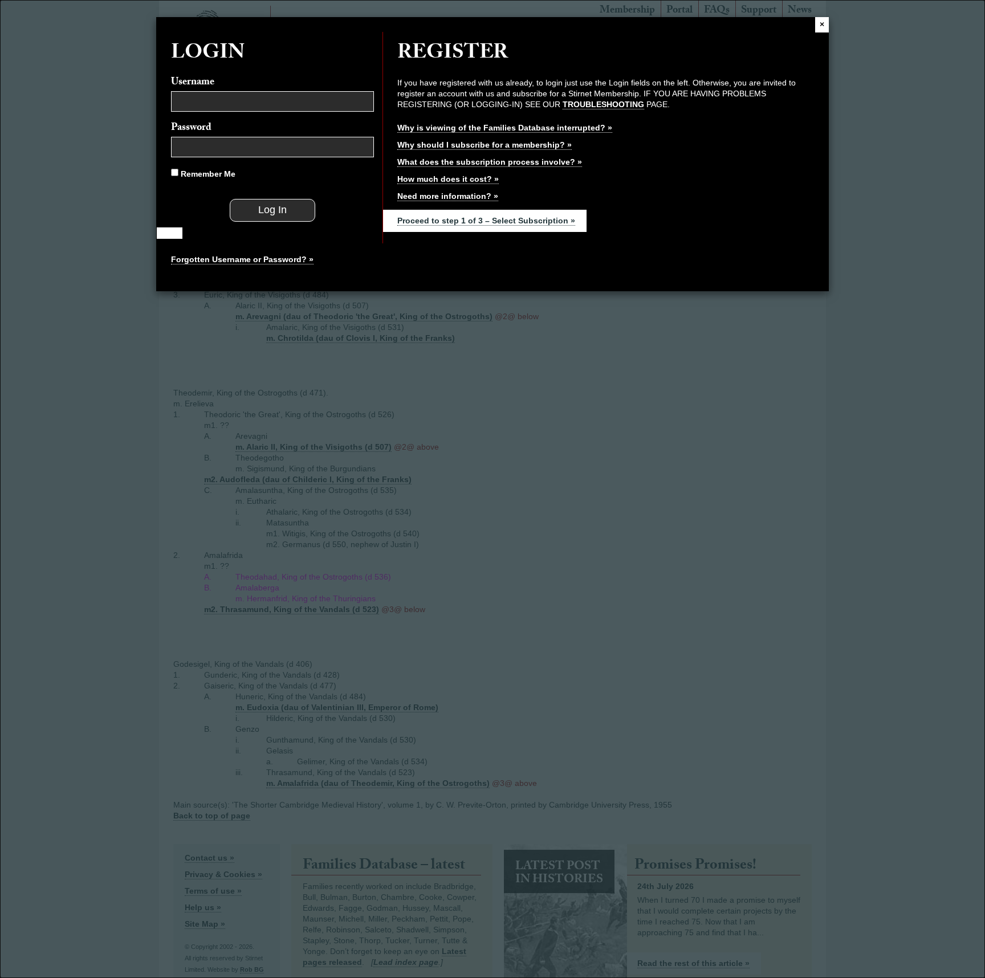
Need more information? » (447, 196)
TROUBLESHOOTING (603, 104)
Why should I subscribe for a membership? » (484, 144)
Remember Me (206, 173)
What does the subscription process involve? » (489, 161)
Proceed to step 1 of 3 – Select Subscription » (486, 220)
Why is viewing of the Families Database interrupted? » (504, 127)
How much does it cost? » (448, 179)
